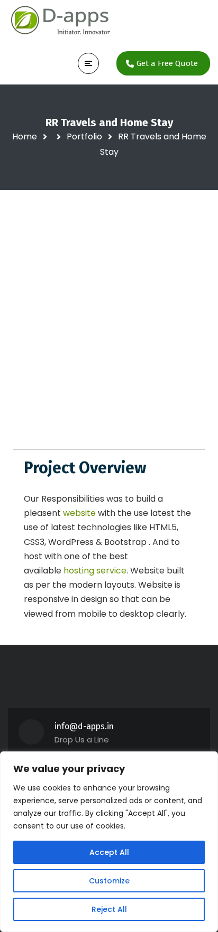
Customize (109, 880)
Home (24, 136)
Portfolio (84, 136)
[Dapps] (61, 20)
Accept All (109, 852)
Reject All (109, 909)
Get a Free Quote (167, 63)
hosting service (93, 570)
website (80, 513)
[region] (109, 841)
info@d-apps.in (84, 726)
